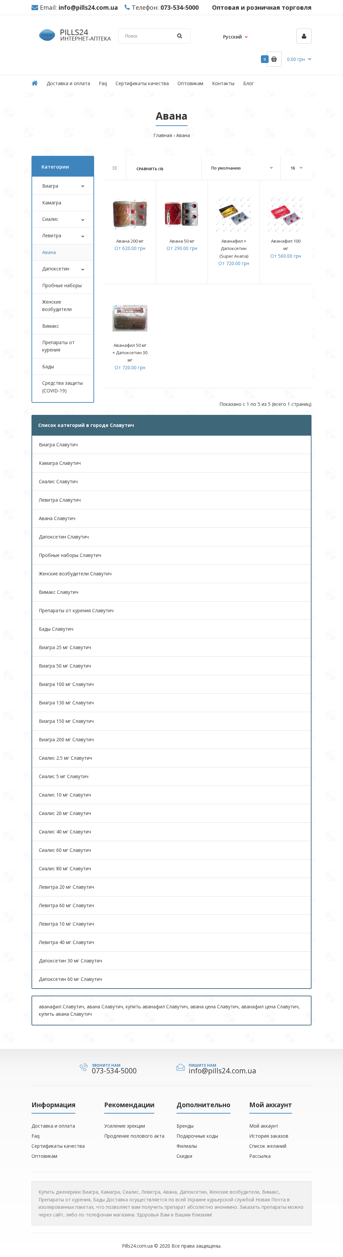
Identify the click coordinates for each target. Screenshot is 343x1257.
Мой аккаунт (263, 1126)
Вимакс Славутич (58, 592)
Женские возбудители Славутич (75, 573)
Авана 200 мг (129, 241)
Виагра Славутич (58, 444)
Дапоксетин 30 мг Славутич (70, 960)
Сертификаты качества (58, 1146)
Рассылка (260, 1156)
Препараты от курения (58, 346)
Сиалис (50, 219)
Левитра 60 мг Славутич (66, 905)
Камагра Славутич (60, 463)
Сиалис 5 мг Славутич (63, 776)
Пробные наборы (62, 285)
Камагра (51, 202)
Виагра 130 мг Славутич (66, 702)
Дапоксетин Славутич (64, 536)
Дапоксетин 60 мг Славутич (70, 979)
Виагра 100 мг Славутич (66, 684)
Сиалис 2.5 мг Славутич (65, 758)
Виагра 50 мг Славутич (65, 666)
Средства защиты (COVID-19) (62, 386)
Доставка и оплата (53, 1126)
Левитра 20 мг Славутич (66, 887)
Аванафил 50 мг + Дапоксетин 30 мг (130, 352)
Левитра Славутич (60, 500)
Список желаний (267, 1146)
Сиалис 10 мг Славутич (65, 795)
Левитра (51, 235)
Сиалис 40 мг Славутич (65, 831)
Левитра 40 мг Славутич (66, 942)
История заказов (268, 1136)
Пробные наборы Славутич (70, 555)
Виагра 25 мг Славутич (65, 647)
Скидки (184, 1156)
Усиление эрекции (124, 1126)
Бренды (185, 1126)
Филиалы (187, 1146)
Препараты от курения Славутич (76, 610)
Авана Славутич (57, 518)
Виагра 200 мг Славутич (66, 739)
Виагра (50, 186)
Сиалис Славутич (58, 481)
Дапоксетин (55, 268)
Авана (183, 135)
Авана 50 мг (181, 241)
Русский (232, 37)
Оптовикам (44, 1156)
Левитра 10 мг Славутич (66, 924)
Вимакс (50, 326)
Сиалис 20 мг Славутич (65, 813)
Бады (48, 366)
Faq (35, 1136)
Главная (162, 135)
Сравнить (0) (149, 168)
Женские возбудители (57, 305)
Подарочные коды (197, 1136)
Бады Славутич (56, 629)
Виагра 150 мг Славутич (66, 721)
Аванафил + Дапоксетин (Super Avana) (233, 248)
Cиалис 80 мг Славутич (65, 868)
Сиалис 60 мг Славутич (65, 850)
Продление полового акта (134, 1136)
